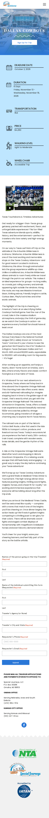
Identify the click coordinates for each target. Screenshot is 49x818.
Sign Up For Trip (24, 42)
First (4, 569)
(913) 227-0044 (11, 716)
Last (4, 580)
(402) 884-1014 (11, 703)
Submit (16, 662)
